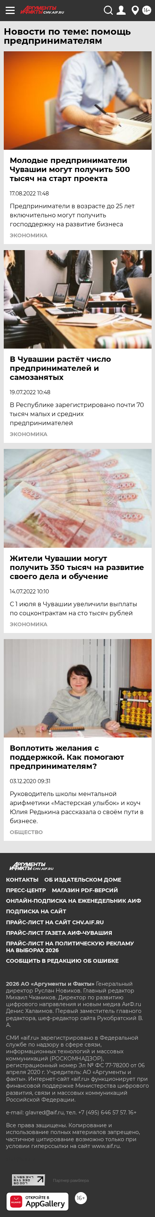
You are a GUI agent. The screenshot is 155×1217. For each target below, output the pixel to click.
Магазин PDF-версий (85, 890)
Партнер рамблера (71, 1180)
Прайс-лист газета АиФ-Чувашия (59, 933)
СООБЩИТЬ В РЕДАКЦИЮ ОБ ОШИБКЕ (62, 960)
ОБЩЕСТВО (26, 832)
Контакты (22, 879)
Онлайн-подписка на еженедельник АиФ (73, 900)
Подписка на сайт (36, 911)
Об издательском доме (82, 879)
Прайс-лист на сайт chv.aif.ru (55, 922)
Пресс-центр (26, 890)
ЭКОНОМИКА (28, 235)
